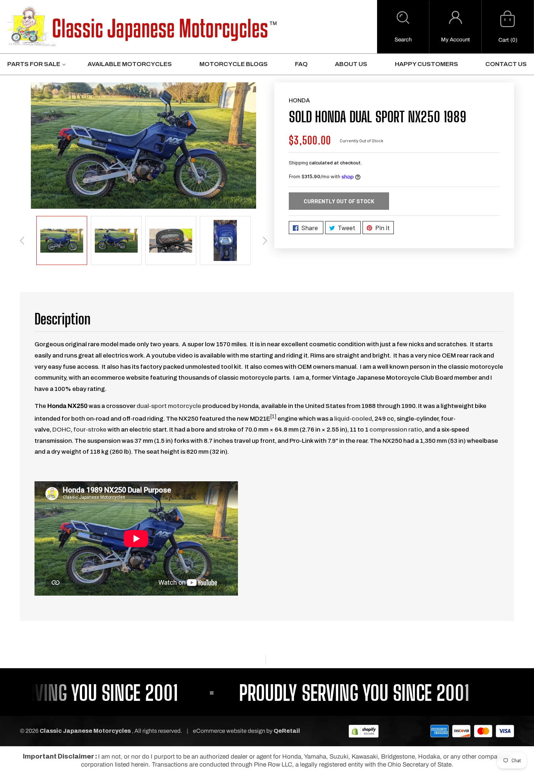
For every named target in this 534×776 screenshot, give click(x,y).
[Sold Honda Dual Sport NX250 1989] (143, 145)
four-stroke (89, 429)
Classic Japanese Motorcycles (85, 731)
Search (403, 39)
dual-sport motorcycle (169, 406)
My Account (455, 39)
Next (265, 241)
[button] (403, 27)
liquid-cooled (353, 418)
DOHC (61, 429)
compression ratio (395, 429)
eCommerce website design (229, 731)
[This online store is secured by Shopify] (364, 731)
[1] (273, 416)
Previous (22, 241)
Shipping (298, 162)
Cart (503, 40)
